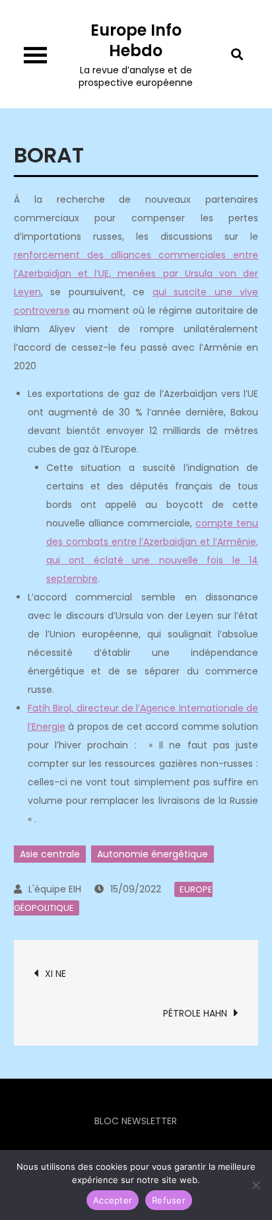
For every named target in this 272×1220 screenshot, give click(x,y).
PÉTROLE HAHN (195, 1013)
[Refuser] (255, 1185)
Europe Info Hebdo (136, 40)
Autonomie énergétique (152, 854)
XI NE (55, 973)
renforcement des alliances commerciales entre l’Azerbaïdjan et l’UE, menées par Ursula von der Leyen (136, 273)
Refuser (169, 1200)
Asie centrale (50, 854)
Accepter (112, 1200)
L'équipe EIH (54, 889)
